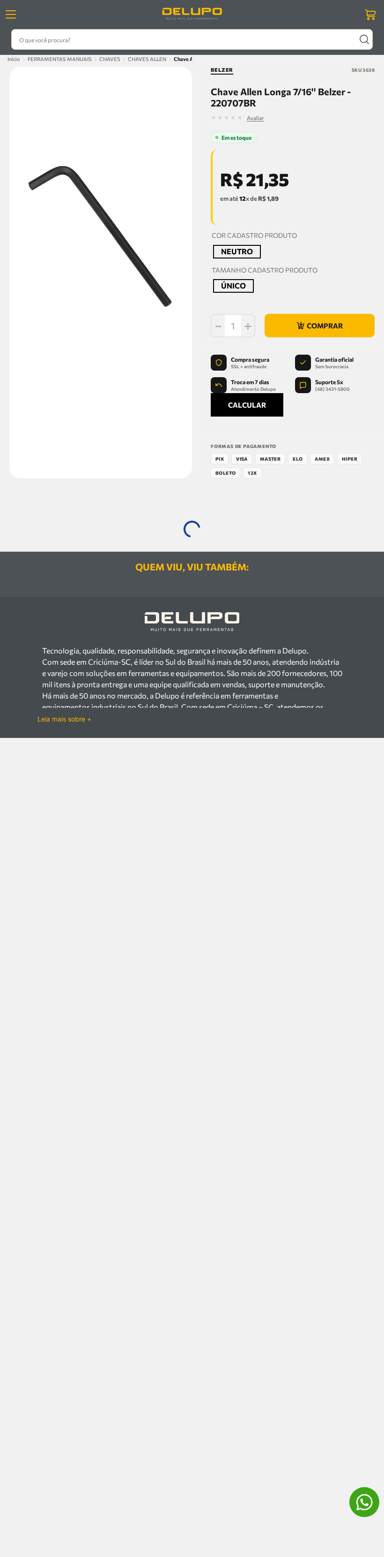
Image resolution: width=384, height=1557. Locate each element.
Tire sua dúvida (91, 817)
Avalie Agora (140, 817)
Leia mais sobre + (64, 974)
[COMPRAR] (320, 326)
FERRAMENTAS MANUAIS (60, 59)
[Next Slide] (348, 577)
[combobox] (192, 39)
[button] (237, 252)
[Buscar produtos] (364, 39)
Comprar (114, 801)
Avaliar (305, 117)
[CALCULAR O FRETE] (343, 420)
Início (13, 59)
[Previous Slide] (35, 577)
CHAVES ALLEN (147, 59)
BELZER (222, 70)
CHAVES (109, 59)
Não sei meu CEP (231, 440)
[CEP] (261, 413)
